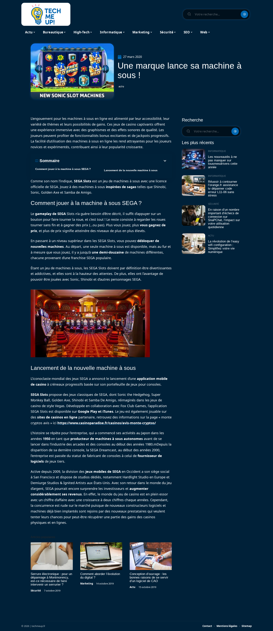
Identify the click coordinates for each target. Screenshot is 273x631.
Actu (121, 86)
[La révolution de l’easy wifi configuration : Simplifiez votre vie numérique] (193, 243)
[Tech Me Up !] (46, 14)
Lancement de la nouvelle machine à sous (130, 170)
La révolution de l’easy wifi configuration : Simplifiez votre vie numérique (223, 247)
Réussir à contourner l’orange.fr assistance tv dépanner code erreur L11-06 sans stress (223, 188)
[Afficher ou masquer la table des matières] (113, 161)
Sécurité (36, 590)
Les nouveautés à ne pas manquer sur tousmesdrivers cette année (222, 162)
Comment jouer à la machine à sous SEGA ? (63, 168)
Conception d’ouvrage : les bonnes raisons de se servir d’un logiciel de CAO (149, 577)
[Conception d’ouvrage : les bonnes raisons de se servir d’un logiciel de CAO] (151, 556)
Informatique (217, 151)
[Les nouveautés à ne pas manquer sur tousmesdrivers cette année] (193, 159)
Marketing (86, 583)
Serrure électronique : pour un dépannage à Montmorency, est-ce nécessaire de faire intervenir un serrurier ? (51, 579)
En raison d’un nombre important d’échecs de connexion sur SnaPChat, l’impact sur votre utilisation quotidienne (224, 218)
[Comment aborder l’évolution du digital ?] (101, 556)
